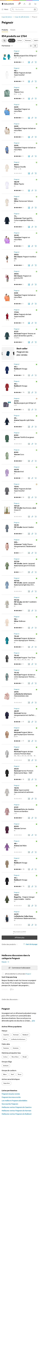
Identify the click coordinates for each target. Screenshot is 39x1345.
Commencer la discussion (21, 968)
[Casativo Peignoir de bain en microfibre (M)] (19, 150)
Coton (20, 40)
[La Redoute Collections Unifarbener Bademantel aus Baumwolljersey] (19, 918)
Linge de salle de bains (22, 17)
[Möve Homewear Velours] (19, 202)
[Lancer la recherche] (12, 9)
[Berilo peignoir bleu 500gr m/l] (19, 57)
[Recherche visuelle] (34, 9)
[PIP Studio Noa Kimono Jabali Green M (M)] (19, 510)
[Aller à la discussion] (19, 981)
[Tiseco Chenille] (19, 168)
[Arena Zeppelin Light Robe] (19, 421)
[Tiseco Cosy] (19, 93)
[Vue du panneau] (31, 45)
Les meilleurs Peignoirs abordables (14, 1101)
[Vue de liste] (35, 45)
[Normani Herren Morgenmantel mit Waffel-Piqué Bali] (19, 715)
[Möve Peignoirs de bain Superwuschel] (19, 75)
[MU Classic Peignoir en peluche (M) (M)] (19, 278)
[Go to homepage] (8, 4)
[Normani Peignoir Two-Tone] (19, 658)
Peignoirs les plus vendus (11, 1094)
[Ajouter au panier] (35, 62)
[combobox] (4, 40)
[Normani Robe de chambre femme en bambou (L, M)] (19, 811)
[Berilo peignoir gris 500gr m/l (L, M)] (19, 404)
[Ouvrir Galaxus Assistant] (30, 4)
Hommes (28, 40)
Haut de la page (31, 944)
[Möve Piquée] (19, 185)
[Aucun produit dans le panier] (35, 4)
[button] (36, 51)
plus (33, 1021)
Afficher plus (19, 938)
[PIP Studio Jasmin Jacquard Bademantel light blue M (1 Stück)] (19, 585)
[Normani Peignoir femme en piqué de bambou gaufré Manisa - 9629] (19, 336)
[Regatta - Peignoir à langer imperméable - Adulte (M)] (19, 899)
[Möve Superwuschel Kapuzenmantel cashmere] (19, 792)
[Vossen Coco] (19, 455)
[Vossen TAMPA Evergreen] (19, 438)
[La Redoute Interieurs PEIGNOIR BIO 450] (19, 696)
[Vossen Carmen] (19, 829)
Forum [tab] (12, 30)
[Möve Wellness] (19, 622)
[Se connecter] (24, 4)
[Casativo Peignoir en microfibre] (19, 111)
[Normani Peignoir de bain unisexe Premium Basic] (19, 754)
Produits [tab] (5, 30)
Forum (4, 962)
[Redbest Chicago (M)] (19, 370)
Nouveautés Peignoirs (10, 1104)
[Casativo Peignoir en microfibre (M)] (19, 239)
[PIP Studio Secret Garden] (19, 528)
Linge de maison (7, 17)
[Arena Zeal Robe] (19, 847)
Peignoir (16, 51)
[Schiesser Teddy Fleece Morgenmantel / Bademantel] (19, 546)
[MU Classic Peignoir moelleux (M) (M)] (19, 259)
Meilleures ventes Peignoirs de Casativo (17, 1107)
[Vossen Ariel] (19, 472)
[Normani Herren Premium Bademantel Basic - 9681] (19, 773)
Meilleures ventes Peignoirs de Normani (16, 1111)
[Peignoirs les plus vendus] (19, 353)
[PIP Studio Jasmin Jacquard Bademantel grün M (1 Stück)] (19, 565)
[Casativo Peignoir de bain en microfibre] (19, 130)
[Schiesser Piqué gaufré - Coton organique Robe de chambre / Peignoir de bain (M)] (19, 220)
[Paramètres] (19, 4)
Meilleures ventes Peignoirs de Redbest (17, 1114)
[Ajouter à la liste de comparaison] (29, 62)
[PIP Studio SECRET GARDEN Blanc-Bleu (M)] (19, 604)
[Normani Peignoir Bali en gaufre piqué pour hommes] (19, 734)
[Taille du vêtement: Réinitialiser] (13, 40)
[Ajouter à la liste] (32, 62)
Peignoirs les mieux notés (11, 1097)
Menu (6, 9)
